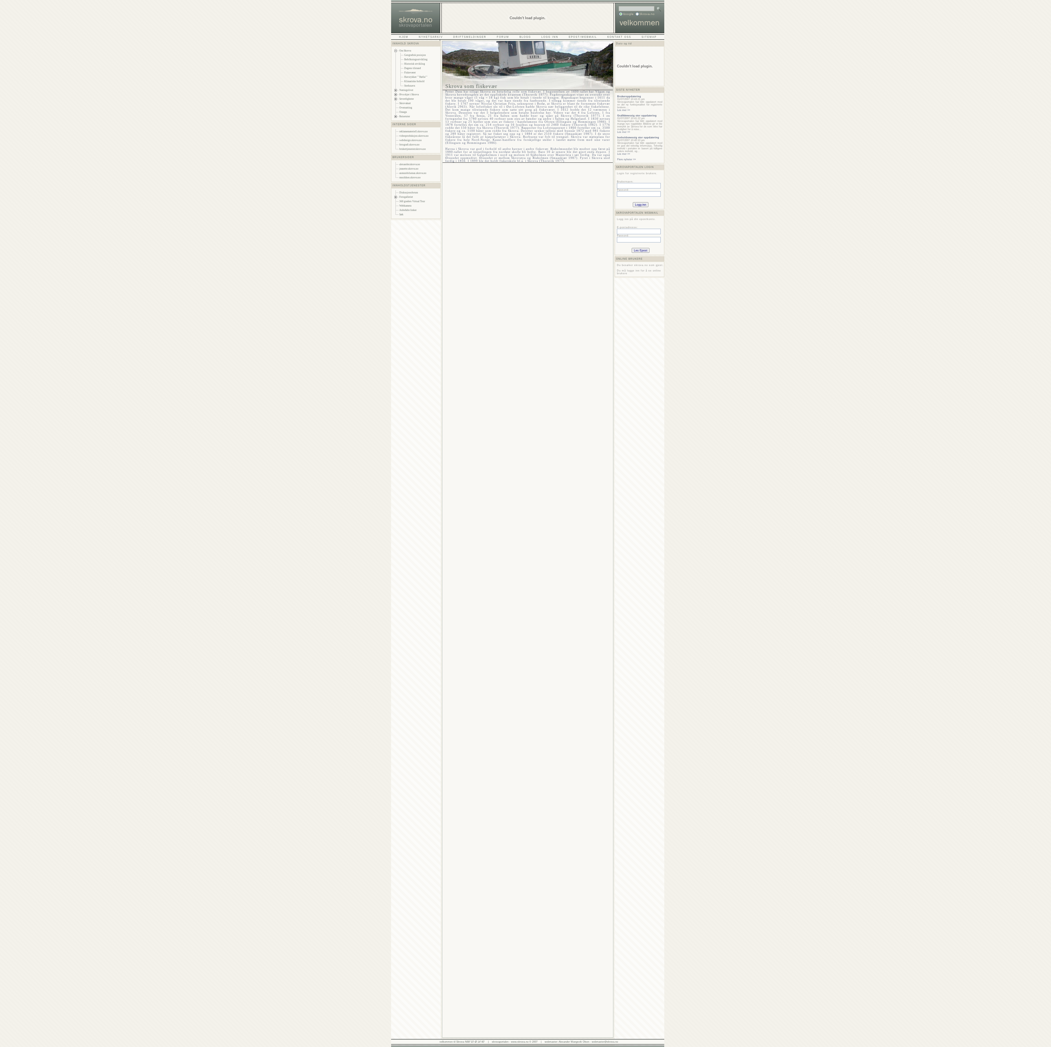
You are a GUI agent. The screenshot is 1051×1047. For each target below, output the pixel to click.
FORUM (503, 37)
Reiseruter (404, 116)
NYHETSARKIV (431, 37)
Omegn (403, 112)
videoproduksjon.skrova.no (414, 136)
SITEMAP (649, 37)
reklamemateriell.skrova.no (413, 131)
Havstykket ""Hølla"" (416, 77)
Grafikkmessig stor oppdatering (637, 115)
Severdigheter (406, 99)
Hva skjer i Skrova (409, 94)
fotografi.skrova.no (409, 144)
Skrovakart (405, 103)
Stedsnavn (409, 85)
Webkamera (405, 205)
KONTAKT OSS (619, 37)
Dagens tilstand (412, 68)
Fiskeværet (410, 72)
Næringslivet (406, 90)
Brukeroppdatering (629, 96)
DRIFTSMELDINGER (469, 37)
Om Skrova (405, 50)
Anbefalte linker (408, 210)
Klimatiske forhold (414, 81)
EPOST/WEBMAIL (583, 37)
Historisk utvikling (414, 63)
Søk (401, 214)
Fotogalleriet (406, 197)
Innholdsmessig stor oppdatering (638, 137)
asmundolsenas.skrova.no (412, 173)
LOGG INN (549, 37)
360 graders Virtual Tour (412, 201)
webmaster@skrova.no (605, 1041)
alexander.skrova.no (409, 164)
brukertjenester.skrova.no (412, 149)
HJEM (403, 37)
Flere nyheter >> (626, 159)
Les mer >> (623, 110)
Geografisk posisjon (415, 55)
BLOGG (525, 37)
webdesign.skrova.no (410, 140)
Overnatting (405, 107)
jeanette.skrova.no (408, 168)
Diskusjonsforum (408, 192)
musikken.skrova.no (410, 177)
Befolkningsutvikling (416, 59)
